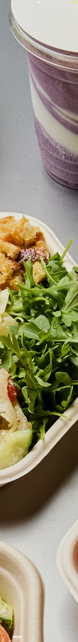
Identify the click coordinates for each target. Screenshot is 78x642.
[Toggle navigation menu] (2, 2)
